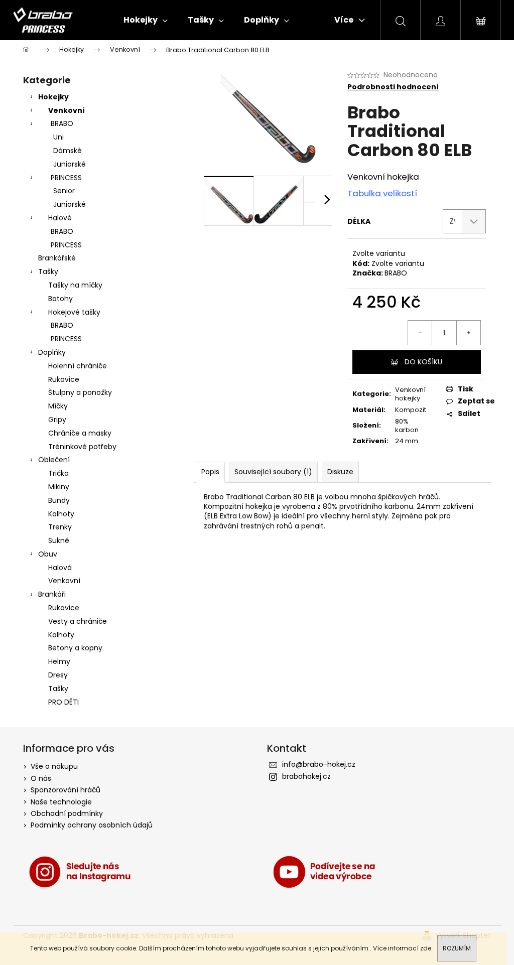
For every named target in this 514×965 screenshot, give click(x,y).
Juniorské (69, 164)
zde (425, 948)
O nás (41, 778)
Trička (58, 473)
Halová (60, 568)
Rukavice (63, 379)
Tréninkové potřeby (82, 447)
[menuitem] (145, 20)
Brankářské (57, 258)
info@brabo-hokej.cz (318, 764)
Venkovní (66, 110)
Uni (58, 137)
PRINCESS (66, 178)
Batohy (60, 299)
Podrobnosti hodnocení (393, 87)
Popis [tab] (210, 472)
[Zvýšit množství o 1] (468, 333)
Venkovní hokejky (410, 394)
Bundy (59, 500)
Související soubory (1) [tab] (273, 472)
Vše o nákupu (54, 766)
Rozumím (457, 948)
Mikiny (58, 487)
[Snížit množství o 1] (420, 333)
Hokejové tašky (74, 312)
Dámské (67, 151)
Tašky (48, 271)
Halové (60, 218)
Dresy (58, 675)
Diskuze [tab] (340, 472)
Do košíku (423, 362)
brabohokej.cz (306, 776)
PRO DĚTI (63, 702)
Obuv (47, 554)
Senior (64, 191)
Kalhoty (61, 514)
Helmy (59, 661)
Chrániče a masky (79, 433)
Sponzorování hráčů (65, 790)
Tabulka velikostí (382, 193)
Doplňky (52, 352)
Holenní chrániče (77, 366)
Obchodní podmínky (67, 813)
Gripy (57, 420)
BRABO (62, 123)
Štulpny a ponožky (80, 392)
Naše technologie (61, 802)
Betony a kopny (75, 648)
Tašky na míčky (75, 285)
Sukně (58, 540)
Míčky (58, 406)
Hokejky (53, 97)
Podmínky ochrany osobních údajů (92, 825)
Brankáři (52, 594)
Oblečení (54, 460)
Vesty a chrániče (77, 621)
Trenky (60, 527)
